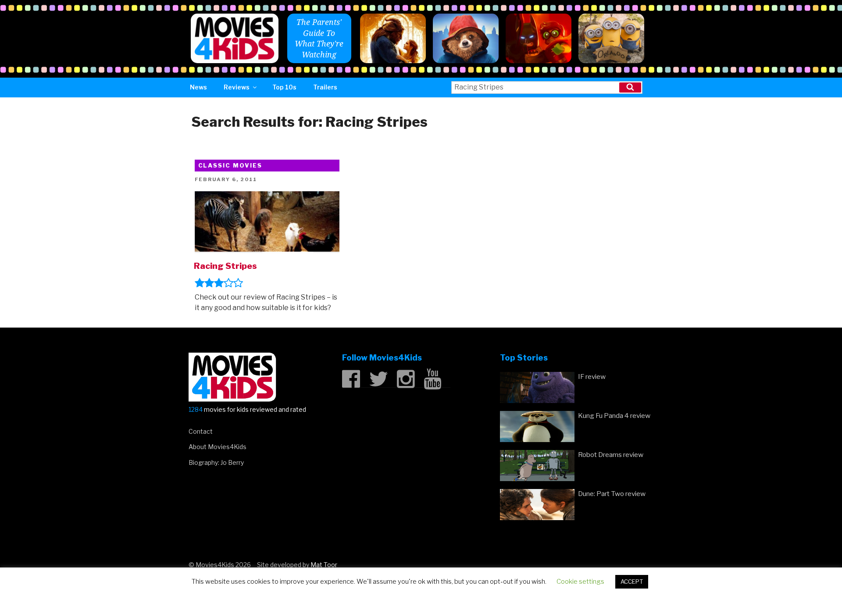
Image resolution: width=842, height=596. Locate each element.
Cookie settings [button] (580, 581)
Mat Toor (323, 564)
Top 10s (284, 87)
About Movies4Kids (217, 446)
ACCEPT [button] (632, 581)
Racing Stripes (225, 266)
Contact (201, 431)
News (198, 87)
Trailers (325, 87)
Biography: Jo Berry (216, 462)
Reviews (237, 87)
